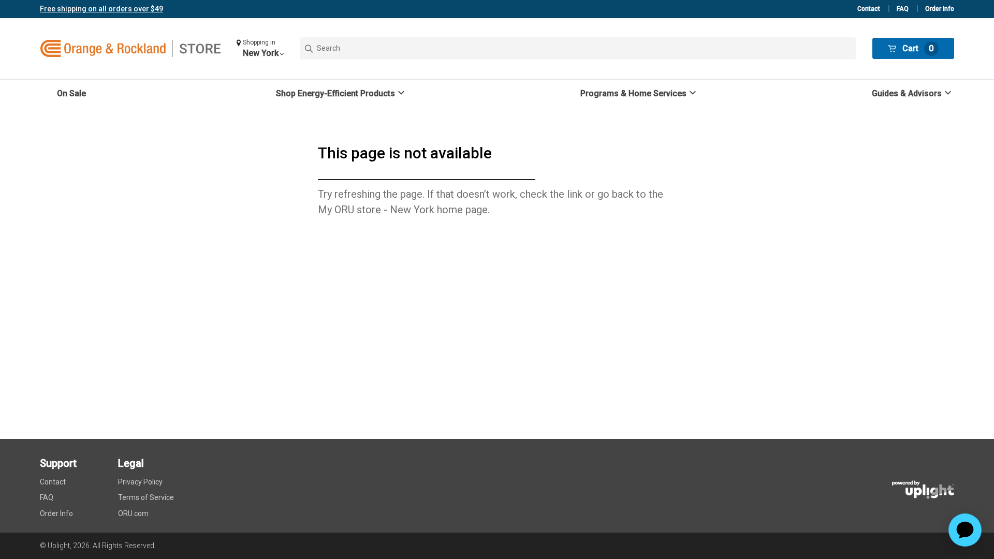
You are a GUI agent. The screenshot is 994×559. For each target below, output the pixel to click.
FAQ (903, 8)
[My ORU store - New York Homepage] (130, 49)
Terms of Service (146, 497)
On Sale (71, 93)
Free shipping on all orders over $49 (101, 9)
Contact (868, 8)
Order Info (939, 8)
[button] (260, 48)
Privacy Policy (140, 482)
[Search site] (578, 48)
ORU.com (133, 513)
